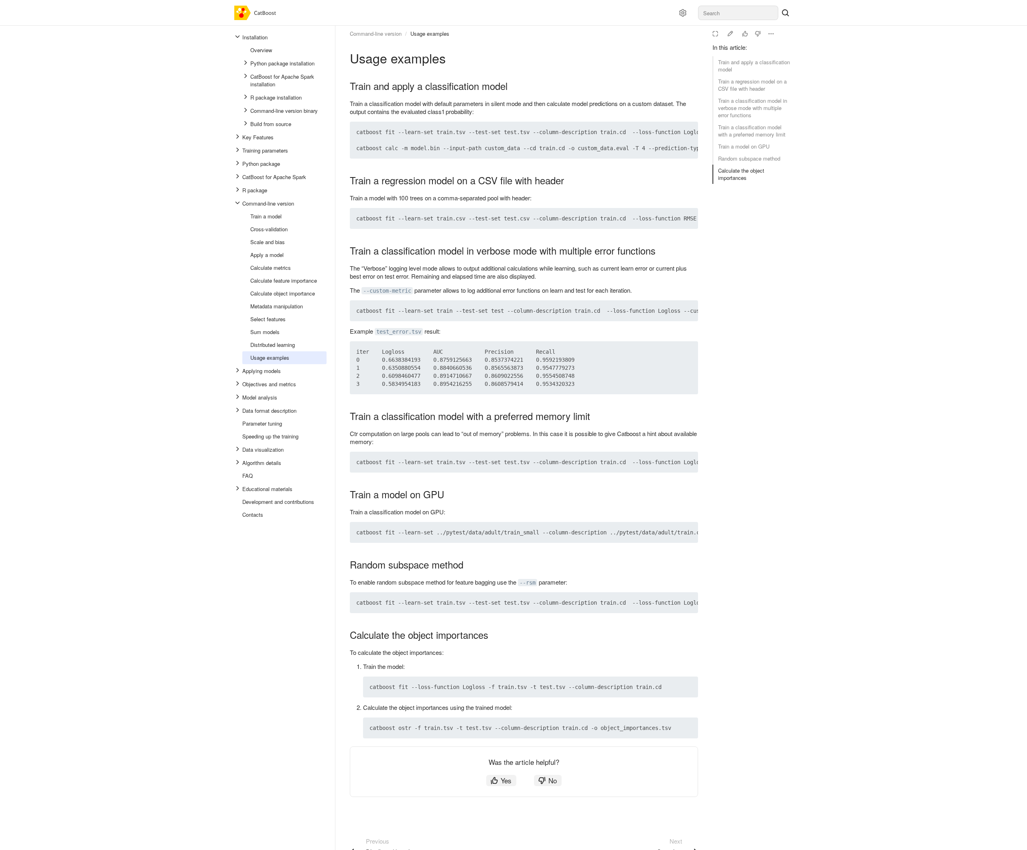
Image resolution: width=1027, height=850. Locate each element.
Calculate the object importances (741, 174)
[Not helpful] (757, 33)
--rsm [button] (528, 582)
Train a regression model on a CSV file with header (752, 84)
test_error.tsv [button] (398, 331)
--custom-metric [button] (387, 290)
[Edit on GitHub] (730, 33)
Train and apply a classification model (754, 65)
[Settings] (683, 13)
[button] (673, 132)
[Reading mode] (715, 33)
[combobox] (738, 13)
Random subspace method (749, 158)
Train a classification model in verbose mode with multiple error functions (752, 108)
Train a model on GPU (743, 146)
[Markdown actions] (771, 33)
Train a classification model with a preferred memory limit (751, 130)
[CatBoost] (257, 13)
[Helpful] (745, 33)
